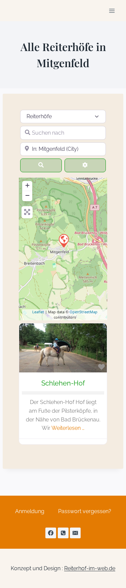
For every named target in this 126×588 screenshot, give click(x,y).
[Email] (75, 533)
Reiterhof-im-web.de (89, 568)
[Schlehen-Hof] (63, 240)
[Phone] (63, 533)
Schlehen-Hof (63, 383)
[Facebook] (50, 533)
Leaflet (38, 311)
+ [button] (27, 185)
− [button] (27, 195)
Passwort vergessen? (84, 511)
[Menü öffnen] (112, 10)
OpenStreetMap (83, 311)
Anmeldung (29, 511)
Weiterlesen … (67, 428)
